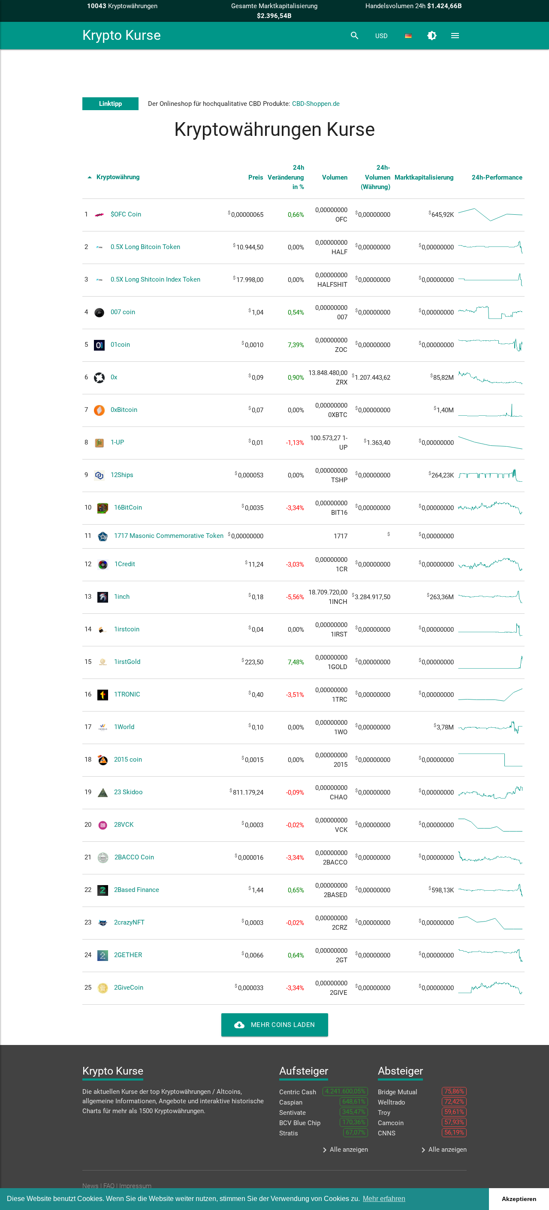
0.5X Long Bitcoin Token (145, 247)
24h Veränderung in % (286, 177)
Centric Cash (297, 1092)
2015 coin (128, 759)
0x (114, 377)
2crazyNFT (129, 922)
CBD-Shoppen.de (316, 104)
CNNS (386, 1133)
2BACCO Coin (134, 857)
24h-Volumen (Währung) (375, 177)
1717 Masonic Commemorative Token (168, 536)
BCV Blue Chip (299, 1123)
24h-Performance (497, 177)
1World (124, 727)
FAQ (109, 1186)
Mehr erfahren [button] (384, 1198)
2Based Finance (136, 890)
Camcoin (391, 1123)
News (90, 1186)
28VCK (123, 825)
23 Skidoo (128, 792)
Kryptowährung (112, 177)
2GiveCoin (128, 987)
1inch (122, 596)
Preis (255, 177)
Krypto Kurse (121, 35)
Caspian (290, 1102)
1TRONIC (127, 694)
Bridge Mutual (397, 1092)
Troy (384, 1113)
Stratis (288, 1133)
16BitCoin (128, 507)
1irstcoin (126, 629)
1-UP (117, 442)
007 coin (123, 312)
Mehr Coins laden (274, 1025)
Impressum (135, 1186)
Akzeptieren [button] (519, 1198)
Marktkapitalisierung (424, 177)
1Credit (125, 564)
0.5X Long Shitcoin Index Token (155, 279)
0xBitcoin (124, 410)
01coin (120, 344)
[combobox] (381, 36)
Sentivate (292, 1113)
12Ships (122, 475)
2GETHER (128, 955)
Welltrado (391, 1102)
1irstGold (127, 662)
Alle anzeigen (344, 1150)
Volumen (334, 177)
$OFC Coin (126, 214)
